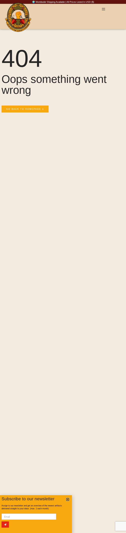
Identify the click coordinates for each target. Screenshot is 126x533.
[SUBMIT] (5, 524)
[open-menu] (103, 9)
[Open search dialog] (21, 17)
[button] (68, 499)
